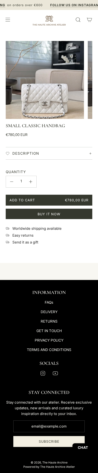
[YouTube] (55, 373)
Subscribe (49, 441)
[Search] (78, 19)
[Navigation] (7, 19)
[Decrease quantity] (11, 181)
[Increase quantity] (30, 181)
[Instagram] (43, 373)
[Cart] (89, 19)
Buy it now (49, 214)
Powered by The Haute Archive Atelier (49, 466)
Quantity (16, 172)
